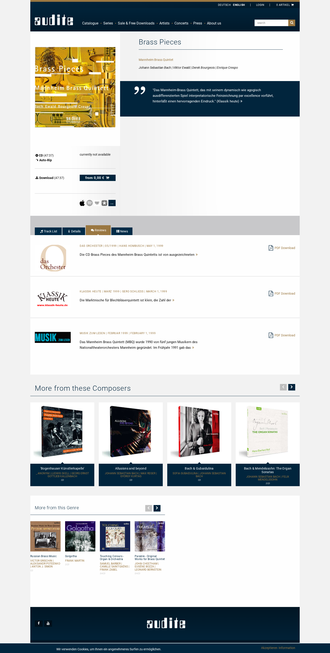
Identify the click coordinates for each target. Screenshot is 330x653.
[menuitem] (90, 23)
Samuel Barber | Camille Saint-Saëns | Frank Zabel (114, 566)
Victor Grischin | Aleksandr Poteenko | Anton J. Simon (45, 563)
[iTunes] (104, 203)
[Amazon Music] (97, 203)
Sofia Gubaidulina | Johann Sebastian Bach (199, 475)
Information (287, 648)
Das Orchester (91, 245)
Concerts (181, 23)
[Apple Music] (82, 203)
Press (197, 23)
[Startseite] (54, 19)
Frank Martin (74, 560)
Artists (164, 23)
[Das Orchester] (53, 258)
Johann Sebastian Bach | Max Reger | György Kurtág (131, 475)
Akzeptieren (269, 648)
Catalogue (90, 23)
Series (108, 23)
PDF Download (285, 248)
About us (214, 23)
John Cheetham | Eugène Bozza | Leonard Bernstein (148, 566)
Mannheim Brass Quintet (156, 60)
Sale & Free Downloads (136, 23)
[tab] (48, 231)
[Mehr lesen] (196, 255)
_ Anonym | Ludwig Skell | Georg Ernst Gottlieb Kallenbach (62, 475)
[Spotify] (90, 203)
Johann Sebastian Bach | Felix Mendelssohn (267, 478)
